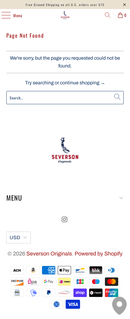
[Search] (107, 15)
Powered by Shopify (98, 254)
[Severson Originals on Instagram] (64, 220)
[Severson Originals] (65, 15)
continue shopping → (82, 82)
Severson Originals (49, 254)
